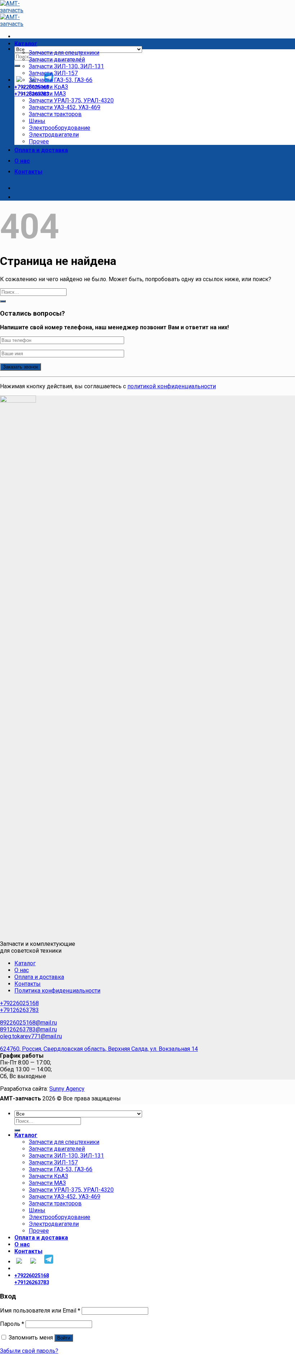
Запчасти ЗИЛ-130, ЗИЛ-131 (66, 66)
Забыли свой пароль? (29, 1350)
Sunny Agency (67, 1088)
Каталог (25, 43)
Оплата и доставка (41, 150)
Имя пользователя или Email (40, 1310)
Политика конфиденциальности (57, 990)
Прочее (39, 141)
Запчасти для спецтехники (64, 52)
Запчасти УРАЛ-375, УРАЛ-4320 (71, 100)
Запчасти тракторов (55, 114)
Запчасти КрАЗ (48, 86)
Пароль (12, 1323)
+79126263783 (19, 1010)
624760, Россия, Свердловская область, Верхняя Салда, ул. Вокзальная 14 (99, 1048)
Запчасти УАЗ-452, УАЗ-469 (64, 107)
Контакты (28, 171)
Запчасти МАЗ (47, 93)
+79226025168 (19, 1003)
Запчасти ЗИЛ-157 (53, 73)
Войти (63, 1338)
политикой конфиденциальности (171, 386)
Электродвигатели (54, 134)
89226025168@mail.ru (28, 1022)
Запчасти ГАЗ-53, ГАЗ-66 (60, 80)
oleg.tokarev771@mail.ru (31, 1036)
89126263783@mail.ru (28, 1029)
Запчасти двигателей (57, 59)
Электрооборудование (59, 127)
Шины (37, 121)
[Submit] (17, 66)
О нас (22, 160)
